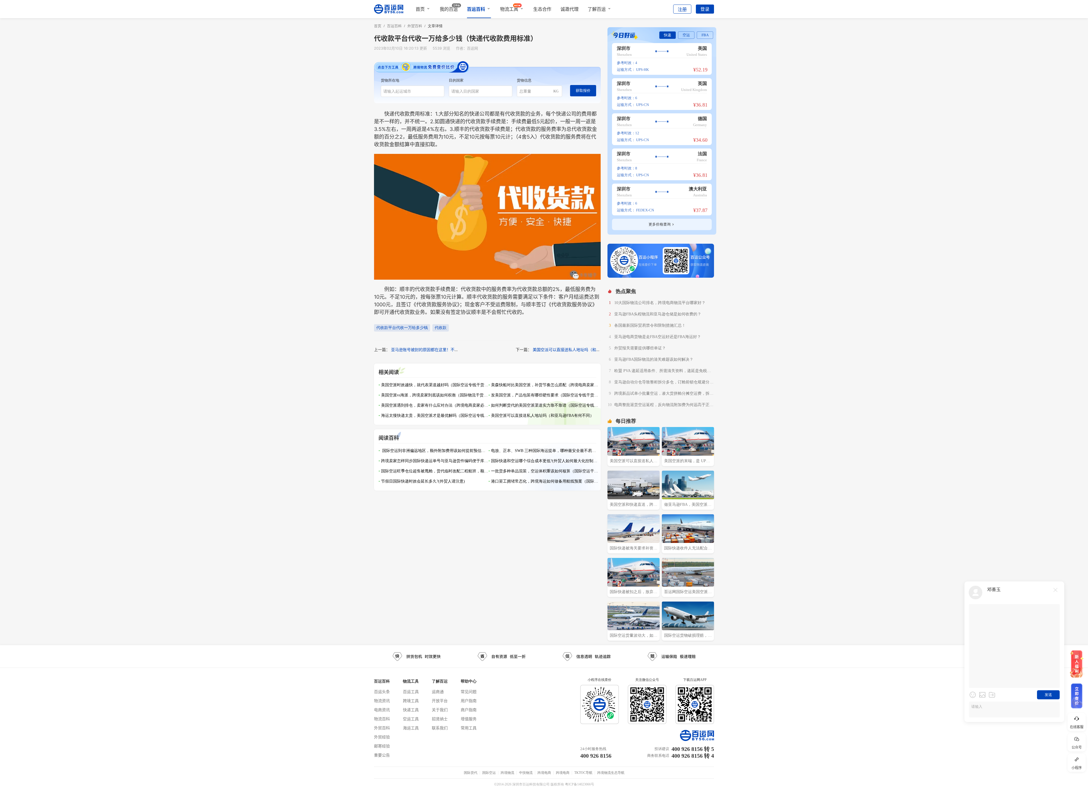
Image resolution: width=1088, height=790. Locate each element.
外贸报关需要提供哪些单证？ (640, 348)
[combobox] (412, 91)
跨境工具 (411, 700)
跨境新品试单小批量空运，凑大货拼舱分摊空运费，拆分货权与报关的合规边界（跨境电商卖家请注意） (663, 394)
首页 (420, 9)
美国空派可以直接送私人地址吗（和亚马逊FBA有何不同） (584, 349)
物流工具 (509, 9)
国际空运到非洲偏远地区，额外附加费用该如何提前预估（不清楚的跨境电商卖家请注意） (435, 451)
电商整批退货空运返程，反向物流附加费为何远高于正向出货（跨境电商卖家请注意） (663, 405)
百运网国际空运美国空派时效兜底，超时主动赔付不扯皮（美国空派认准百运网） (688, 592)
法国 (702, 153)
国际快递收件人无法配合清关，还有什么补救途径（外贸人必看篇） (688, 549)
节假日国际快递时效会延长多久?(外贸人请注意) (423, 481)
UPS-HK (642, 69)
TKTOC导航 (583, 773)
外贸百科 (382, 727)
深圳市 (623, 48)
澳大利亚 (698, 188)
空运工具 (411, 718)
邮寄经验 (382, 746)
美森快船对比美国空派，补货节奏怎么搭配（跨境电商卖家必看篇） (545, 385)
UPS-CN (642, 105)
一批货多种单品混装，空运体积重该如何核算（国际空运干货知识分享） (545, 471)
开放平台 (440, 700)
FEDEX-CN (645, 210)
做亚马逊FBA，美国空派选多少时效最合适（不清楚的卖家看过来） (688, 505)
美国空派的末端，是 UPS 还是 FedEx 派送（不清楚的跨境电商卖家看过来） (686, 461)
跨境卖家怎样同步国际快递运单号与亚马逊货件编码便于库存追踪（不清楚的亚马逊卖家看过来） (435, 461)
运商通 (438, 691)
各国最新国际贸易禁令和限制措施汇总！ (650, 325)
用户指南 (469, 700)
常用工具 (469, 727)
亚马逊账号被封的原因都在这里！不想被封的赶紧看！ (438, 349)
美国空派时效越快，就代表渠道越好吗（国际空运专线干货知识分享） (435, 385)
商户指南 (469, 709)
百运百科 (476, 9)
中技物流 (526, 773)
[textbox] (412, 91)
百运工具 (411, 691)
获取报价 (583, 90)
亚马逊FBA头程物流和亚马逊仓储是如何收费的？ (657, 314)
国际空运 (489, 773)
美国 (702, 48)
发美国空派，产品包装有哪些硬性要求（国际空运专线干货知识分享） (545, 395)
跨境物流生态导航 (610, 773)
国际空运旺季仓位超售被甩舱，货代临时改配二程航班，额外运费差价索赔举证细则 (435, 471)
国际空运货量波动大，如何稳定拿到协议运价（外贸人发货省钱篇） (633, 636)
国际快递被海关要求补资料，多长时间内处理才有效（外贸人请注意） (633, 549)
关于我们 (440, 709)
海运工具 (411, 727)
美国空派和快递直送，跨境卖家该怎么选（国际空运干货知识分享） (633, 505)
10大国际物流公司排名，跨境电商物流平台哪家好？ (660, 303)
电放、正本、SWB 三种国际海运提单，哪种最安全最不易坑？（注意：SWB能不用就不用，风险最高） (545, 451)
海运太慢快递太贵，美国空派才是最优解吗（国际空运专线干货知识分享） (435, 415)
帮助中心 (469, 681)
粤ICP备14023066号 (579, 784)
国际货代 (470, 773)
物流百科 (382, 718)
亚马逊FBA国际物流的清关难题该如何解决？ (653, 359)
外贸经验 (382, 736)
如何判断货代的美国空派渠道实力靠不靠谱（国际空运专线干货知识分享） (545, 405)
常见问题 (469, 691)
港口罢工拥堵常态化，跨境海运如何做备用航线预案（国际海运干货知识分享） (545, 481)
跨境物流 (507, 773)
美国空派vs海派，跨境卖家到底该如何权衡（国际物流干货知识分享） (435, 395)
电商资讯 (382, 709)
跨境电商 (544, 773)
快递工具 (411, 709)
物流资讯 (382, 700)
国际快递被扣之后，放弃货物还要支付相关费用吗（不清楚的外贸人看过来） (633, 592)
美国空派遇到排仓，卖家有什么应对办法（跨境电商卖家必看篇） (435, 405)
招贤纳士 (440, 718)
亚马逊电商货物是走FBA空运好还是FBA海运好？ (657, 337)
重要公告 (382, 755)
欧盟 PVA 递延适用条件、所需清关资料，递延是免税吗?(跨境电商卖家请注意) (663, 371)
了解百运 (597, 9)
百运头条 (382, 691)
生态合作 (542, 9)
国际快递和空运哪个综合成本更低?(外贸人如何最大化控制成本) (545, 461)
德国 (702, 118)
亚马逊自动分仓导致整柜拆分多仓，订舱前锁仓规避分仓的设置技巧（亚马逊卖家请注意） (663, 383)
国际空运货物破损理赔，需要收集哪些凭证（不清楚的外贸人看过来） (688, 636)
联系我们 (440, 727)
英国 (702, 83)
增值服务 (469, 718)
